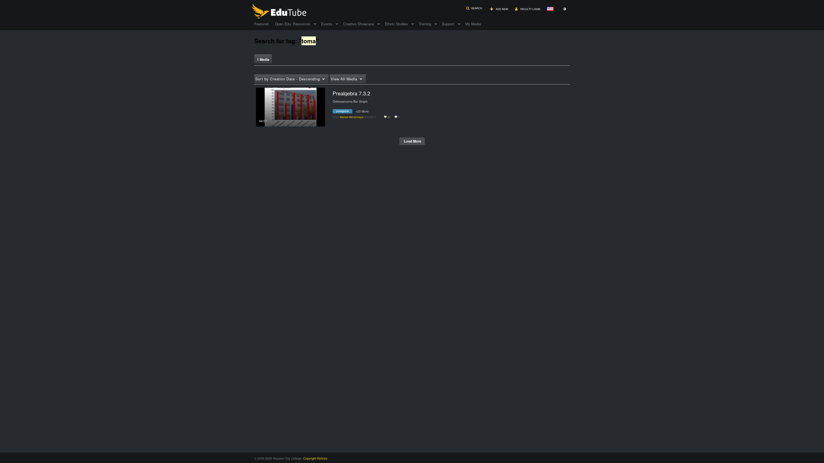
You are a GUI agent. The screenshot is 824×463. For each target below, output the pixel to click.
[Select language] (551, 9)
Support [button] (448, 23)
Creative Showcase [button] (358, 23)
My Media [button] (473, 23)
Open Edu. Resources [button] (292, 23)
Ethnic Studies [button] (396, 23)
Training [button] (425, 23)
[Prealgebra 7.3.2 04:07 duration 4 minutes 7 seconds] (290, 106)
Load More (412, 141)
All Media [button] (344, 78)
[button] (474, 8)
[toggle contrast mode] (564, 9)
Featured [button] (261, 23)
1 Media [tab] (263, 59)
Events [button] (326, 23)
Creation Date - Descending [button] (287, 78)
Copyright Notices (315, 458)
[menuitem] (264, 23)
